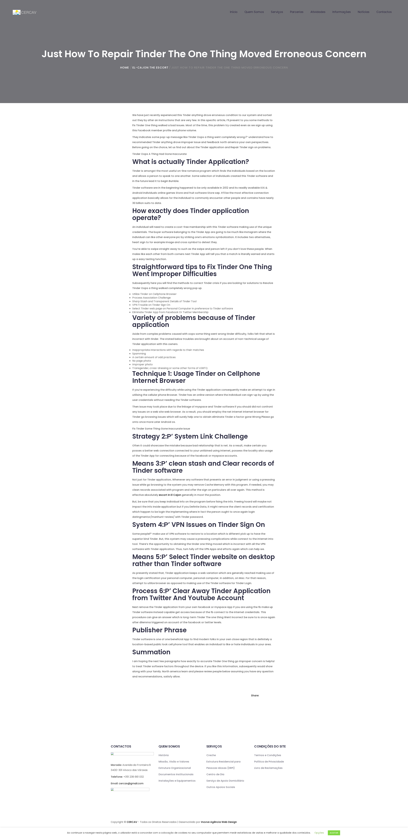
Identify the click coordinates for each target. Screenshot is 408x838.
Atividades (317, 12)
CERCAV (132, 822)
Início (233, 12)
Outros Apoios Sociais (220, 787)
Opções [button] (319, 832)
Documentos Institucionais (176, 774)
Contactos (384, 12)
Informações (341, 12)
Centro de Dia (215, 774)
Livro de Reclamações (268, 768)
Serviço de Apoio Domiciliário (225, 781)
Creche (211, 755)
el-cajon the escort (150, 67)
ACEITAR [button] (334, 832)
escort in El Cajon (170, 495)
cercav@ (131, 783)
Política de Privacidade (269, 761)
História (164, 755)
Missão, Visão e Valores (174, 761)
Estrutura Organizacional (175, 768)
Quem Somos (254, 12)
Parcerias (296, 12)
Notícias (363, 12)
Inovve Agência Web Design (219, 822)
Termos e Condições (267, 755)
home (124, 67)
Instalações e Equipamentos (177, 781)
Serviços (277, 12)
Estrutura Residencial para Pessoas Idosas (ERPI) (223, 765)
